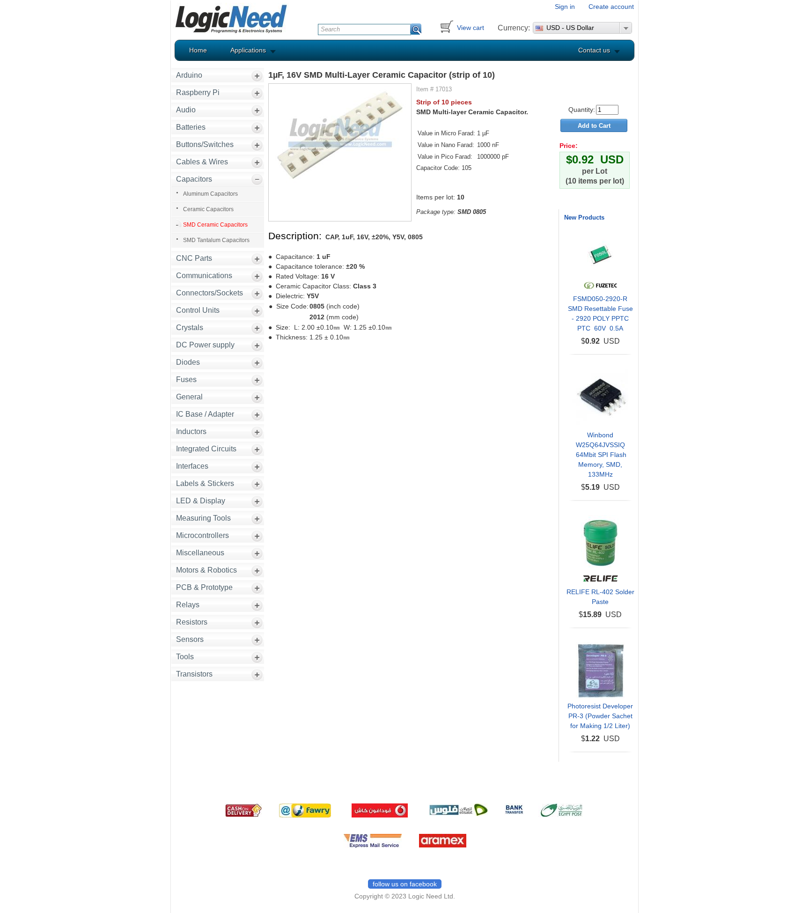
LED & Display (200, 501)
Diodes (188, 362)
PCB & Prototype (204, 587)
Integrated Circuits (206, 449)
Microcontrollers (202, 535)
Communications (204, 276)
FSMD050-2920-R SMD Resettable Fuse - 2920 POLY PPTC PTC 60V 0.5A (600, 313)
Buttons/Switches (205, 144)
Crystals (189, 327)
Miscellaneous (200, 553)
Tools (185, 657)
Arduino (189, 75)
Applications (248, 50)
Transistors (194, 674)
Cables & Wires (202, 162)
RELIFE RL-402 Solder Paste (600, 596)
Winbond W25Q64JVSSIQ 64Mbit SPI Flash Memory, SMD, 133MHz (600, 454)
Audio (186, 110)
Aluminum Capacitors (210, 194)
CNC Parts (194, 258)
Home (198, 50)
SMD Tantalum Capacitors (216, 240)
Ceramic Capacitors (208, 209)
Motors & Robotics (206, 570)
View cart (470, 27)
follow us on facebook (405, 884)
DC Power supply (205, 345)
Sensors (190, 639)
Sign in (565, 6)
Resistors (191, 622)
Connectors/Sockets (209, 293)
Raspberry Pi (198, 92)
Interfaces (192, 466)
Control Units (198, 310)
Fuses (186, 379)
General (189, 397)
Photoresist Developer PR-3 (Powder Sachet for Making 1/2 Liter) (600, 715)
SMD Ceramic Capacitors (215, 224)
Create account (611, 6)
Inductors (191, 431)
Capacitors (194, 179)
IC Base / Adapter (205, 414)
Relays (187, 605)
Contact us (594, 50)
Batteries (191, 127)
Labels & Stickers (205, 483)
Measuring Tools (203, 518)
